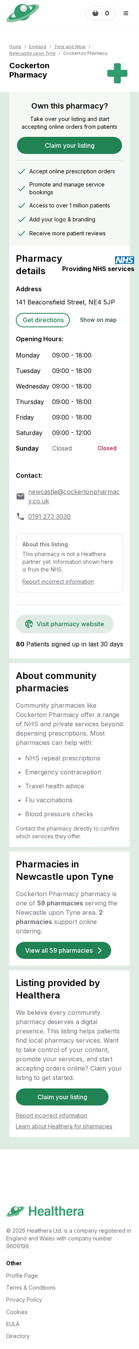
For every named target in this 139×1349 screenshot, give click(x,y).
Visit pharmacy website (70, 624)
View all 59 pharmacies (59, 950)
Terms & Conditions (31, 1287)
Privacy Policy (24, 1299)
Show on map (98, 319)
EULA (12, 1324)
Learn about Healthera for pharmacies (64, 1126)
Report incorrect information (58, 581)
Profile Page (22, 1275)
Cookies (16, 1312)
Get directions (43, 320)
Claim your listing (70, 145)
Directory (18, 1336)
